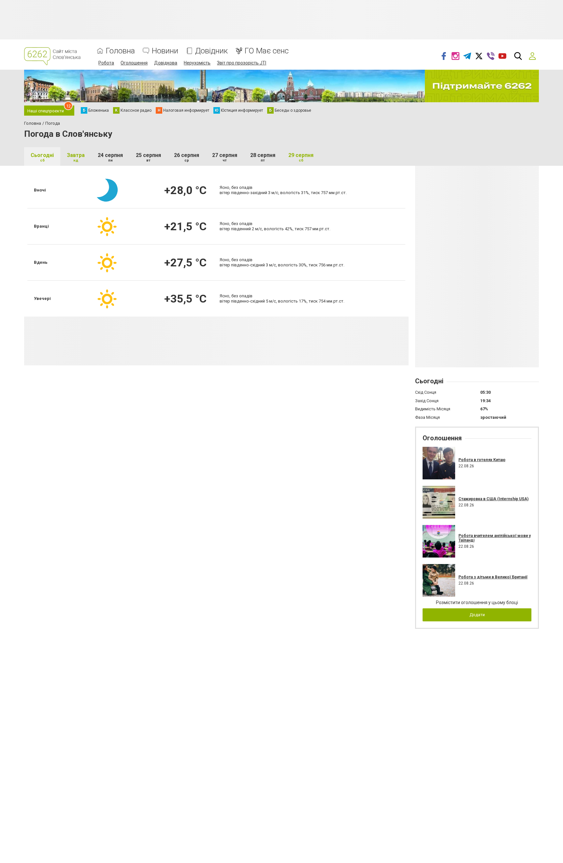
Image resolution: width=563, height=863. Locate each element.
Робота (106, 62)
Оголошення (134, 62)
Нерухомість (197, 62)
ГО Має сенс (267, 51)
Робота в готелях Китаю (481, 460)
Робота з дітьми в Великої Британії (492, 577)
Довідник (211, 51)
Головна (120, 51)
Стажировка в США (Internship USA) (493, 499)
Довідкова (165, 62)
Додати (477, 614)
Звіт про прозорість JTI (241, 62)
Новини (165, 51)
